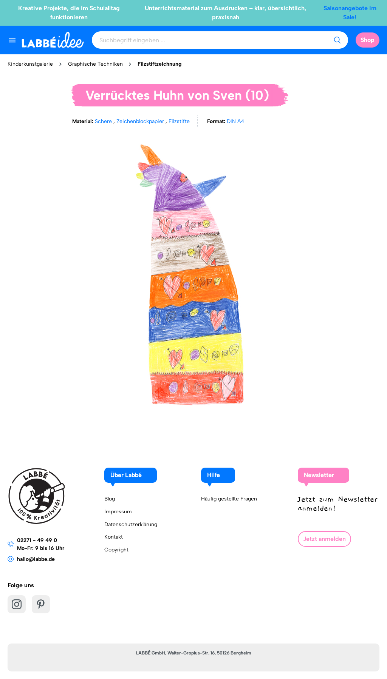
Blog (109, 499)
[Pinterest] (41, 604)
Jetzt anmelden (324, 538)
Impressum (118, 511)
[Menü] (12, 40)
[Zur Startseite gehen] (52, 40)
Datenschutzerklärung (130, 524)
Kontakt (113, 537)
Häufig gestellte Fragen (229, 499)
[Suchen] (337, 40)
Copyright (116, 550)
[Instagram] (17, 604)
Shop (368, 39)
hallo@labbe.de (36, 559)
